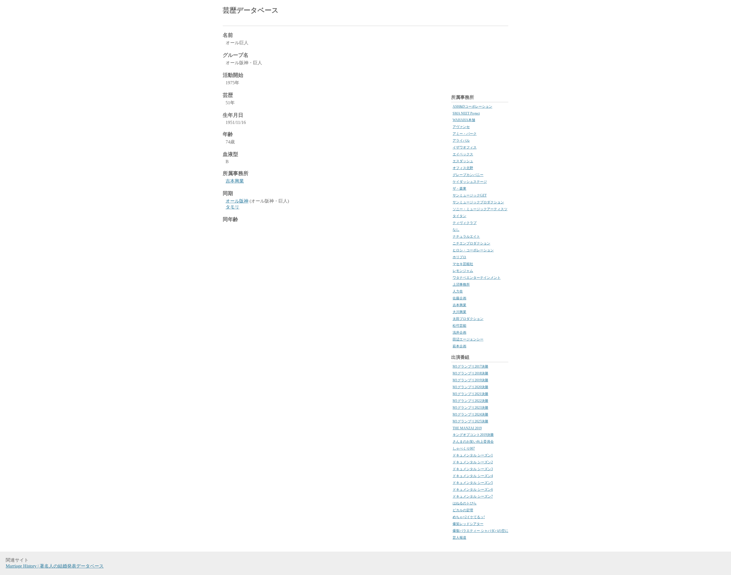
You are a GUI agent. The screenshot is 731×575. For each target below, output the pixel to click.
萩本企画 (459, 346)
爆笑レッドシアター (468, 524)
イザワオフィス (465, 147)
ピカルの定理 (463, 510)
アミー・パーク (465, 134)
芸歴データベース (251, 10)
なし (456, 230)
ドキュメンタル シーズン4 (473, 476)
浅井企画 (459, 332)
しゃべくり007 (464, 448)
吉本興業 (235, 181)
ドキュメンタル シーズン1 (473, 455)
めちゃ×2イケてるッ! (469, 517)
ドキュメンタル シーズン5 (473, 483)
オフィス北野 (463, 168)
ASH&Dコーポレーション (472, 107)
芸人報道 (459, 538)
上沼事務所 (461, 285)
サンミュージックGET (470, 195)
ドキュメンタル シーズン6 (473, 490)
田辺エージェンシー (468, 339)
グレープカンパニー (468, 175)
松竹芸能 (459, 326)
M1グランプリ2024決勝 (470, 414)
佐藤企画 (459, 298)
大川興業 (459, 312)
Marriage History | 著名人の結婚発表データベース (55, 566)
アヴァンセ (461, 127)
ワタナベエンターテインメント (477, 278)
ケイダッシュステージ (470, 182)
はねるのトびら (465, 503)
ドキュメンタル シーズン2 (473, 462)
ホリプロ (459, 257)
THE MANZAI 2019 (467, 428)
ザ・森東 (459, 189)
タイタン (459, 216)
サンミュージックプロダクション (478, 202)
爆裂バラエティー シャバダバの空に (480, 531)
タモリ (232, 207)
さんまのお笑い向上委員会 (473, 442)
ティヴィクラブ (465, 223)
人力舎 (458, 291)
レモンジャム (463, 271)
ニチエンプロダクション (471, 243)
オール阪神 (237, 201)
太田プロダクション (468, 319)
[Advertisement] (441, 11)
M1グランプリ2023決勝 (470, 408)
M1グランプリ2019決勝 (470, 380)
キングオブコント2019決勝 (473, 435)
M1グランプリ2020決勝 (470, 387)
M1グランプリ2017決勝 (470, 366)
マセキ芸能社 (463, 264)
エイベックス (463, 154)
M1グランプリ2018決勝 (470, 373)
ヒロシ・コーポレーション (473, 250)
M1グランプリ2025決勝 (470, 421)
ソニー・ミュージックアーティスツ (480, 209)
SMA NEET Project (466, 113)
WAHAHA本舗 (464, 120)
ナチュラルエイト (466, 237)
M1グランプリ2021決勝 (470, 394)
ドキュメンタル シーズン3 (473, 469)
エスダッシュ (463, 161)
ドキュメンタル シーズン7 (473, 496)
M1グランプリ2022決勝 (470, 401)
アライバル (461, 141)
